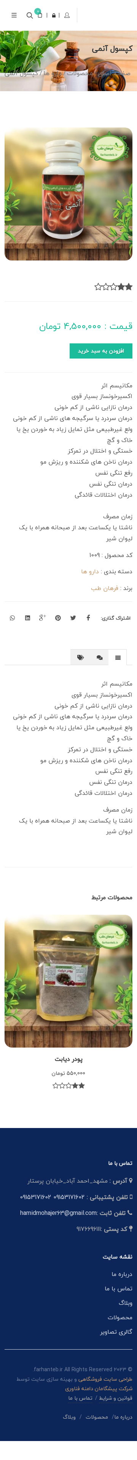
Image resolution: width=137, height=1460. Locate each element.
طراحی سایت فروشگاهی (104, 1398)
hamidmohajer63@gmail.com (58, 1232)
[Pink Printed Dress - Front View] (68, 213)
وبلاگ (125, 1322)
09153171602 (69, 1216)
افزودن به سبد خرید (101, 369)
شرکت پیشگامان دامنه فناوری (98, 1407)
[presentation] (117, 676)
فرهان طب (104, 607)
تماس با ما (118, 1307)
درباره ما (122, 1293)
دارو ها (90, 590)
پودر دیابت (69, 1078)
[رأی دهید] (128, 306)
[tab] (117, 676)
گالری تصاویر (116, 1350)
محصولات (120, 1336)
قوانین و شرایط (115, 1417)
